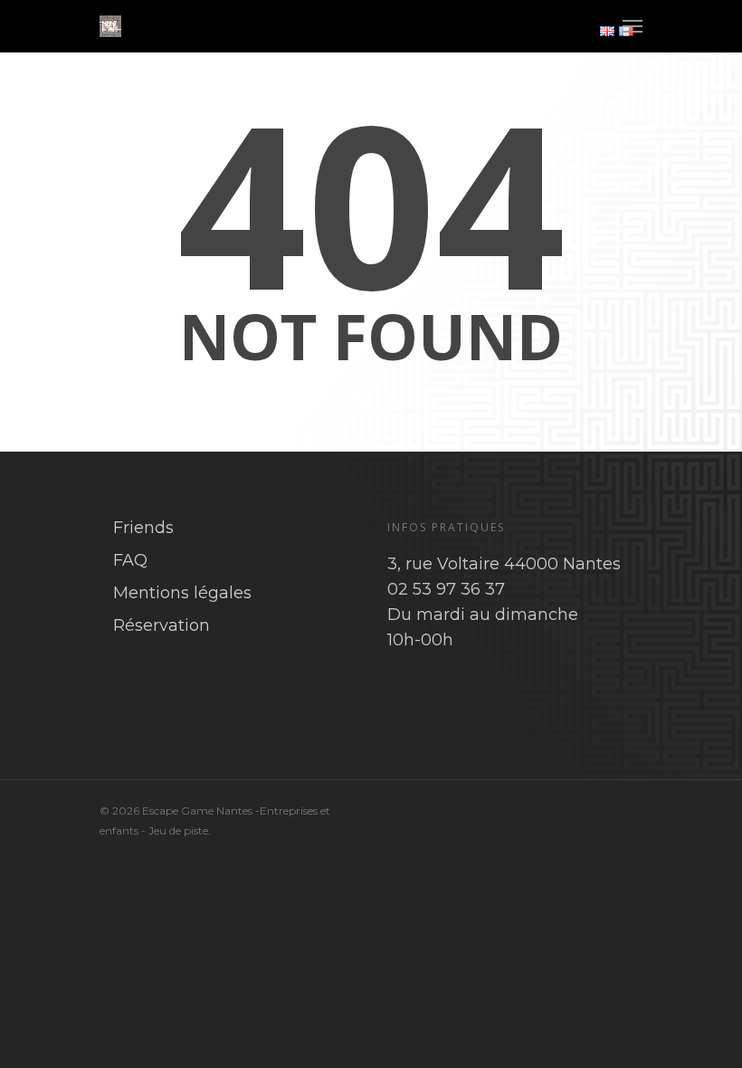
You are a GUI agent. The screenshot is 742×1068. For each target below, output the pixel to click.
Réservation (161, 625)
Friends (143, 528)
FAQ (130, 560)
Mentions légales (182, 593)
